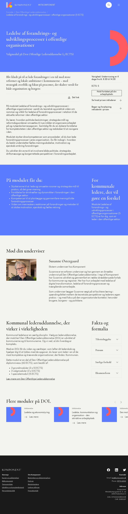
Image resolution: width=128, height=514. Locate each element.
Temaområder (7, 484)
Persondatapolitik (8, 491)
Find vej (31, 481)
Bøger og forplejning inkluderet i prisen (102, 108)
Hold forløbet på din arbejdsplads (106, 93)
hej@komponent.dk (119, 478)
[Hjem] (19, 5)
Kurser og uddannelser (10, 478)
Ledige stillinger (34, 487)
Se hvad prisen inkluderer (104, 100)
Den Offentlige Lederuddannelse (31, 12)
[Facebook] (108, 469)
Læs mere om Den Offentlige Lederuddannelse (30, 379)
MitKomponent (46, 5)
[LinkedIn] (116, 469)
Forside (9, 12)
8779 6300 (121, 481)
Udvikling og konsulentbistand (13, 487)
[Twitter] (124, 469)
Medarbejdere (33, 484)
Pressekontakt (33, 491)
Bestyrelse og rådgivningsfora (39, 478)
